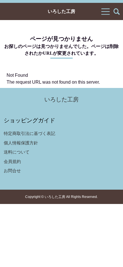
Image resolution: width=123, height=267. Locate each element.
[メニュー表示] (105, 11)
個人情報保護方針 (21, 142)
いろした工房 (61, 11)
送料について (16, 152)
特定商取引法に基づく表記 (29, 133)
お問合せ (12, 170)
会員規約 (12, 161)
